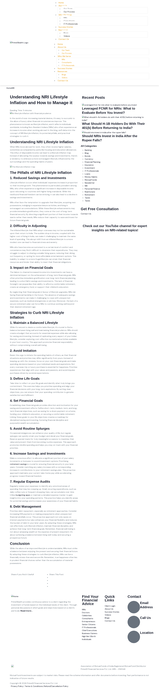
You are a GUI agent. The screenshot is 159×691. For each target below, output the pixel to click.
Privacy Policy (17, 686)
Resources (63, 30)
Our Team (66, 50)
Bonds (87, 156)
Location (146, 632)
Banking (88, 150)
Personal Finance (92, 188)
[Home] (14, 596)
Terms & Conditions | (34, 686)
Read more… (26, 610)
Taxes (87, 197)
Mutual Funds (91, 180)
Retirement (90, 194)
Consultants (67, 62)
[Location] (134, 637)
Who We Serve (65, 15)
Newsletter (90, 183)
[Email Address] (134, 607)
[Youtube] (28, 620)
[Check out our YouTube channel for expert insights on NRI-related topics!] (115, 221)
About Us (63, 5)
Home (60, 44)
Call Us (145, 618)
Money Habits (91, 177)
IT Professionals (68, 65)
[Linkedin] (14, 620)
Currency (89, 159)
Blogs (64, 74)
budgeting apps (23, 495)
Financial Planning (92, 162)
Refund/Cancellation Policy (56, 686)
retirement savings (18, 464)
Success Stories (65, 68)
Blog (87, 153)
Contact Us (64, 39)
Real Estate (90, 191)
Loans (87, 174)
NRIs (63, 59)
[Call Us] (134, 622)
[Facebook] (21, 620)
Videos (64, 77)
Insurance (89, 165)
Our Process (67, 53)
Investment (90, 168)
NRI (13, 88)
